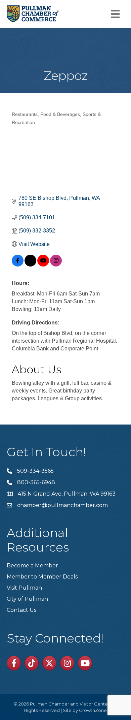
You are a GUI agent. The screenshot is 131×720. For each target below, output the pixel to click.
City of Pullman (27, 599)
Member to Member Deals (42, 576)
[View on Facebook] (18, 265)
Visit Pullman (24, 588)
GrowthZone (93, 710)
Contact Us (21, 610)
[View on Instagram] (56, 265)
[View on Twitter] (30, 265)
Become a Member (32, 565)
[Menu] (115, 14)
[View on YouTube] (43, 265)
